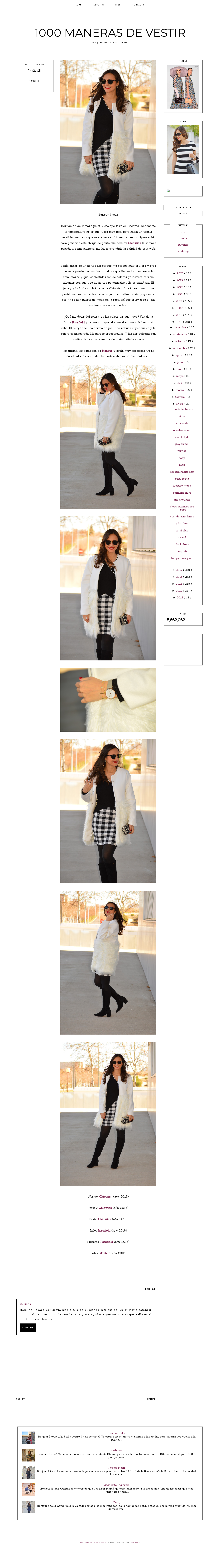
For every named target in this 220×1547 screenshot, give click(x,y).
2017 (179, 569)
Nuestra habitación (182, 471)
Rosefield (79, 322)
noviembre (180, 334)
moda (183, 238)
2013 (180, 597)
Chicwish (135, 243)
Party (116, 1502)
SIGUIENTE (20, 1399)
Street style (182, 437)
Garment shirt (182, 492)
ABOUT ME (99, 4)
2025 (180, 273)
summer (183, 244)
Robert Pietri (116, 1467)
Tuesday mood (182, 485)
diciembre (180, 327)
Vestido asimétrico (182, 516)
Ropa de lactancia (182, 409)
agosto (180, 355)
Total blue (182, 530)
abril (180, 383)
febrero (180, 396)
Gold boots (182, 478)
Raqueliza (25, 1304)
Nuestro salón (182, 430)
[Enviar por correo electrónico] (43, 86)
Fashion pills (116, 1433)
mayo (180, 375)
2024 (180, 280)
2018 (179, 322)
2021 (179, 301)
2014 (179, 590)
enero (180, 403)
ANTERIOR (151, 1399)
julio (180, 362)
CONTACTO (138, 4)
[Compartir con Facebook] (25, 86)
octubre (180, 341)
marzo (180, 390)
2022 (180, 294)
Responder (27, 1327)
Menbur (107, 351)
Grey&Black (182, 443)
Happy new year (182, 558)
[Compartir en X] (31, 86)
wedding (183, 251)
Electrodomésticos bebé (182, 508)
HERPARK (135, 1543)
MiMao (182, 416)
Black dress (182, 544)
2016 (179, 576)
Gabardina (182, 523)
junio (180, 369)
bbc (183, 232)
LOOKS (79, 4)
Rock (182, 464)
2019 (179, 315)
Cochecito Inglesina (116, 1484)
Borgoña (182, 551)
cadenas (116, 1450)
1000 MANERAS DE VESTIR (110, 33)
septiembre (180, 348)
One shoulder (181, 499)
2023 (180, 287)
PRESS (118, 4)
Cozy (182, 457)
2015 (179, 583)
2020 (179, 308)
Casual (182, 537)
